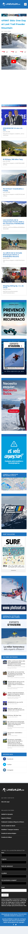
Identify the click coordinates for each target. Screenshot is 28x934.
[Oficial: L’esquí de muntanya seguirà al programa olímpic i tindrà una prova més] (5, 694)
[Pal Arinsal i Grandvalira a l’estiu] (5, 734)
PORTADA (15, 688)
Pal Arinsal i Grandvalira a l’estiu (13, 190)
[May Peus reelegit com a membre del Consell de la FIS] (5, 709)
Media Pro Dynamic (7, 814)
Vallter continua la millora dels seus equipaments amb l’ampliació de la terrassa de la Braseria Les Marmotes (16, 663)
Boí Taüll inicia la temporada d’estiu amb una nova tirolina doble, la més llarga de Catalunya (16, 724)
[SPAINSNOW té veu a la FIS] (5, 703)
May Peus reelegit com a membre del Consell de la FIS (16, 709)
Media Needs (13, 914)
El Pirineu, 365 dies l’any (13, 159)
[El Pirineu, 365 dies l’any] (5, 716)
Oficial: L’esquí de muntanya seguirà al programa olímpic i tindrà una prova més (16, 694)
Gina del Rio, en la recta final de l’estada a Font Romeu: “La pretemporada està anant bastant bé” (16, 674)
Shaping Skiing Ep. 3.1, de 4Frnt (13, 287)
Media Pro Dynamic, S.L (17, 915)
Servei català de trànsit (8, 825)
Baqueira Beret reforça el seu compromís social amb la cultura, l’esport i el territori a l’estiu (16, 684)
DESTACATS (16, 666)
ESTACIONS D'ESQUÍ (18, 687)
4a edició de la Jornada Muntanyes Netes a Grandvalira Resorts (12, 254)
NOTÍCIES (14, 668)
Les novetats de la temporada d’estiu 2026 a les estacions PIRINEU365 (13, 221)
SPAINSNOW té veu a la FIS (12, 129)
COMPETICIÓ (16, 677)
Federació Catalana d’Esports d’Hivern (12, 822)
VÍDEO (9, 31)
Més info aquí (5, 802)
